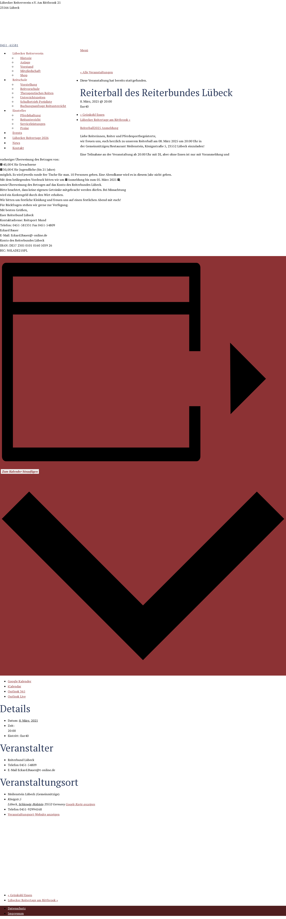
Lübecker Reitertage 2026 (30, 138)
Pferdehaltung (30, 115)
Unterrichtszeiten (32, 97)
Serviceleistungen (32, 124)
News (16, 143)
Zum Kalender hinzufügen (20, 471)
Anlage (25, 62)
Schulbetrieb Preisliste (36, 101)
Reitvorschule (29, 89)
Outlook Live (17, 696)
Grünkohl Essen (92, 114)
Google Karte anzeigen (80, 804)
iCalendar (14, 686)
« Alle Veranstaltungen (96, 72)
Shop (23, 75)
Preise (24, 128)
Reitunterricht (30, 119)
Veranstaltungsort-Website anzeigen (34, 814)
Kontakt (18, 148)
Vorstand (26, 66)
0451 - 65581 (9, 45)
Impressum (16, 913)
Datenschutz (17, 908)
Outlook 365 (16, 691)
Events (17, 133)
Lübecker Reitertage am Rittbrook (105, 120)
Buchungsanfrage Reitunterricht (43, 106)
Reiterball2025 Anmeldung (99, 128)
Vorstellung (28, 84)
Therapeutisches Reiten (37, 93)
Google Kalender (19, 681)
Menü (84, 50)
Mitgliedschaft (30, 71)
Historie (26, 58)
